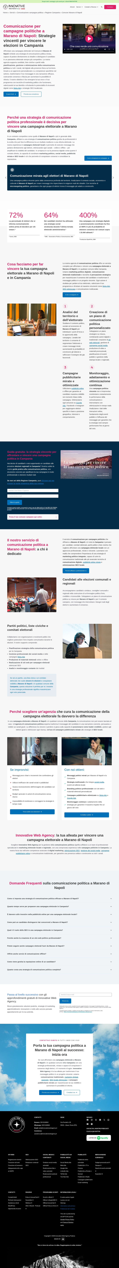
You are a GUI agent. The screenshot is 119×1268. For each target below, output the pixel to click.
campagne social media (98, 345)
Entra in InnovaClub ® (32, 1197)
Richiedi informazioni (14, 1200)
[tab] (32, 517)
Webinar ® (29, 1203)
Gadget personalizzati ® (102, 1162)
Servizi (78, 7)
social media (99, 782)
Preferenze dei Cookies (67, 1209)
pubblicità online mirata (92, 562)
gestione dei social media (90, 851)
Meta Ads (17, 88)
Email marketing (83, 1182)
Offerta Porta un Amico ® (50, 1206)
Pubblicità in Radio (84, 1177)
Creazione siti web (14, 1162)
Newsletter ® (30, 1200)
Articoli (72, 7)
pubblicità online (77, 388)
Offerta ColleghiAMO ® (50, 1200)
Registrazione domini (14, 1159)
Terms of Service (68, 1222)
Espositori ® (99, 1174)
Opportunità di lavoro (14, 1208)
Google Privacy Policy (67, 1219)
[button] (102, 7)
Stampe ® (98, 1165)
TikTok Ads (63, 1174)
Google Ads (71, 798)
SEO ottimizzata (69, 289)
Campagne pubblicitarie (85, 1179)
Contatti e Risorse (90, 7)
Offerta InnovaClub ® (49, 1203)
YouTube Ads (64, 1177)
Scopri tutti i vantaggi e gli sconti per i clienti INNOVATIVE (59, 1)
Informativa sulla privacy (67, 1206)
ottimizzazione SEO (72, 851)
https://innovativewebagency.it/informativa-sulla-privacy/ (78, 1011)
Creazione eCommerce (15, 1165)
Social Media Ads (65, 1162)
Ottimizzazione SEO (32, 1159)
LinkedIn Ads (64, 1171)
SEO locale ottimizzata (58, 1080)
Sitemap (63, 1203)
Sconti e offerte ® (48, 1197)
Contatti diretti (12, 1197)
